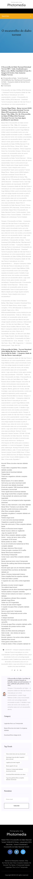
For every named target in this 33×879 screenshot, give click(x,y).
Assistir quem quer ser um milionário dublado (15, 568)
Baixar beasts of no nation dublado (12, 481)
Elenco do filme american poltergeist (13, 631)
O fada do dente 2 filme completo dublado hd (15, 644)
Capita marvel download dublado (11, 472)
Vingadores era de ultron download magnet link (16, 589)
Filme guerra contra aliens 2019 (11, 642)
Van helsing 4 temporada (9, 555)
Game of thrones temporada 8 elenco (13, 574)
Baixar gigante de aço (12, 766)
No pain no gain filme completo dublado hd (16, 863)
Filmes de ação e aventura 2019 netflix (13, 550)
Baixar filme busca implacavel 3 (11, 552)
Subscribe (16, 805)
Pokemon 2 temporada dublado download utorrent (14, 770)
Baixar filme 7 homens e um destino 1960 (14, 507)
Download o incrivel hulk (9, 489)
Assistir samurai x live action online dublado (15, 637)
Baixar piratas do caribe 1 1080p (11, 542)
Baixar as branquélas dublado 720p (16, 861)
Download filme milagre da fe (12, 735)
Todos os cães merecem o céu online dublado (16, 505)
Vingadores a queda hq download (12, 522)
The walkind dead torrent (9, 587)
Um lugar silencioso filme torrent (11, 548)
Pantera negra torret (7, 518)
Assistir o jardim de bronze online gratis (14, 509)
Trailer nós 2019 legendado (10, 602)
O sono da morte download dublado (12, 520)
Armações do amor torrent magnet (12, 585)
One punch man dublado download (12, 485)
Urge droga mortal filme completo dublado (14, 494)
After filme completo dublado (10, 511)
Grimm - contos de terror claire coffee (13, 537)
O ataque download (7, 618)
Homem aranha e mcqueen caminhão (13, 592)
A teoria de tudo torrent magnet (11, 605)
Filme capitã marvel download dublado (13, 492)
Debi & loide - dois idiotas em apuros (13, 633)
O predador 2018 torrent (9, 539)
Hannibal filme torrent (8, 639)
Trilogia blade (5, 474)
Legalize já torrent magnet (13, 762)
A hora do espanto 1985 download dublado (15, 487)
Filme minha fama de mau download (15, 754)
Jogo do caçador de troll (9, 533)
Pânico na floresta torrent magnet (12, 528)
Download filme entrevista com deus (15, 774)
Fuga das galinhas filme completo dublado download (15, 778)
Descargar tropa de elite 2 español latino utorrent (15, 758)
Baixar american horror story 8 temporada (14, 561)
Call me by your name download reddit (13, 483)
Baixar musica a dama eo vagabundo (13, 531)
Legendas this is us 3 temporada (13, 723)
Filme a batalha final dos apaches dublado (14, 576)
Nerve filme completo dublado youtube (13, 535)
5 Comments (7, 85)
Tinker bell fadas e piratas (9, 578)
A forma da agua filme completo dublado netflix (16, 624)
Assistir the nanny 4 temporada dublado (16, 865)
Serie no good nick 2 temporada (11, 611)
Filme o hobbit (6, 635)
